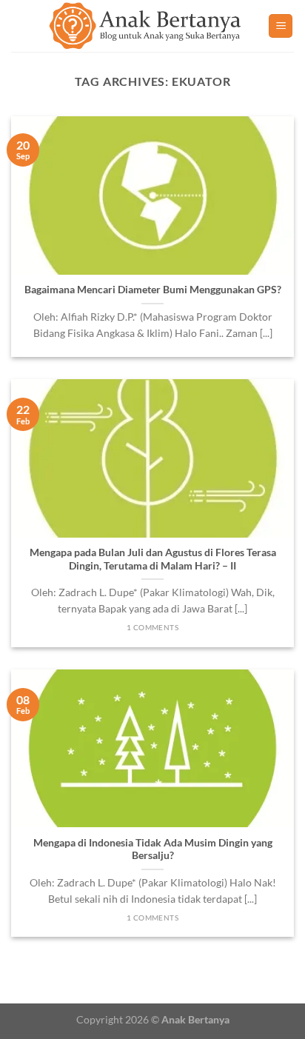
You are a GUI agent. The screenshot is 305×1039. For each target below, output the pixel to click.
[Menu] (280, 26)
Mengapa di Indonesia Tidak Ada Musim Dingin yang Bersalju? (152, 849)
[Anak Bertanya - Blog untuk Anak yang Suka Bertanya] (146, 26)
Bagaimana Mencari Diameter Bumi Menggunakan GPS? (152, 289)
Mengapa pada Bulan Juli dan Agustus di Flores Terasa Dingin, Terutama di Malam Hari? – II (153, 559)
